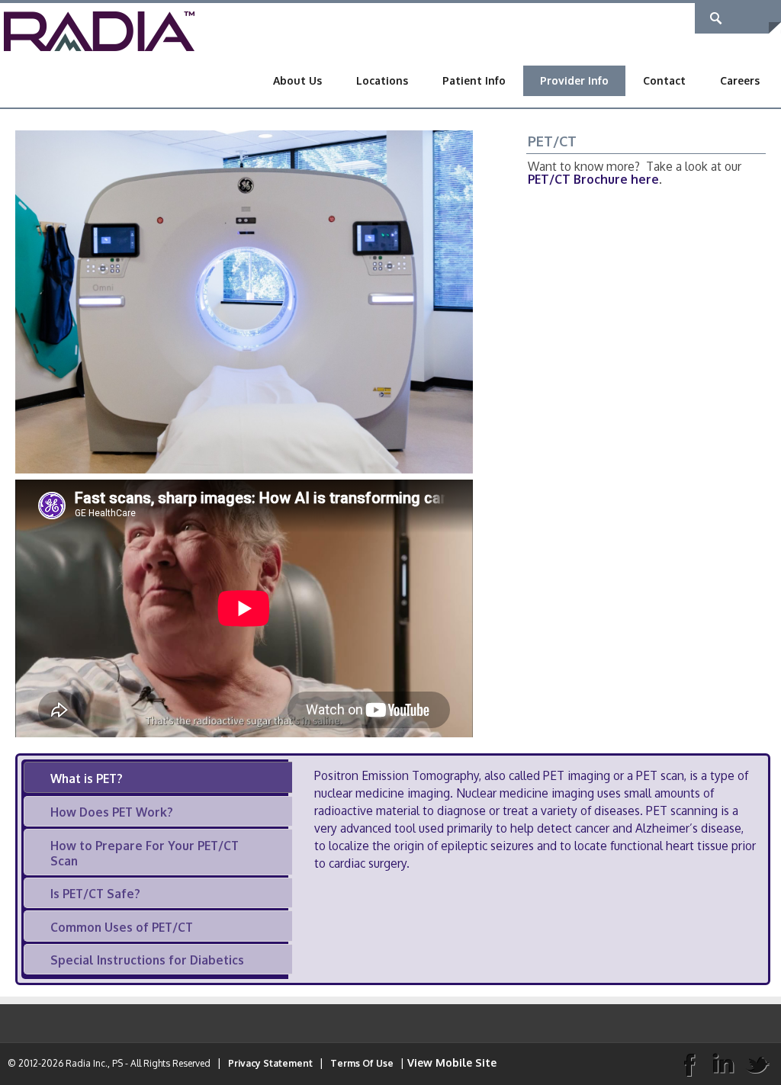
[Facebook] (688, 1063)
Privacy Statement (270, 1063)
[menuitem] (297, 81)
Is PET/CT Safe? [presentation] (95, 893)
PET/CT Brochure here (593, 179)
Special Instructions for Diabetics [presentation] (147, 960)
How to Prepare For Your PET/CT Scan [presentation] (144, 853)
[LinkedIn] (723, 1063)
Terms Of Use (362, 1063)
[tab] (158, 777)
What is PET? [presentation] (86, 778)
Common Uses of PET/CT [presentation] (121, 927)
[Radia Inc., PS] (99, 30)
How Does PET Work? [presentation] (111, 812)
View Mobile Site (452, 1062)
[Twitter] (757, 1063)
